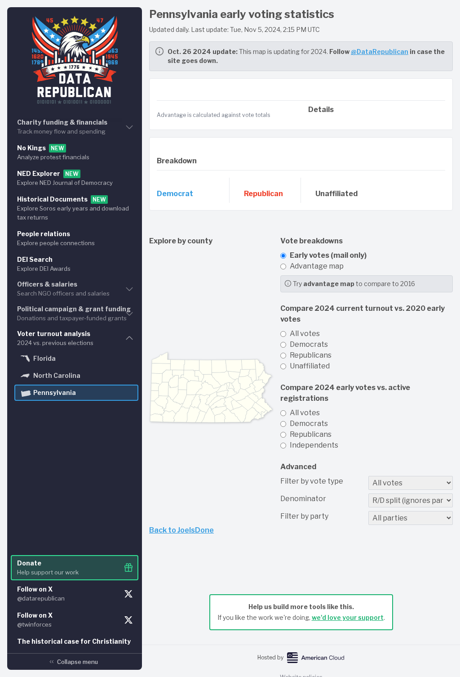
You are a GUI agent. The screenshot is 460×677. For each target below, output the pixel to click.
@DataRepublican (379, 51)
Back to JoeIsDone (181, 530)
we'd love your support (348, 617)
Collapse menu (77, 661)
